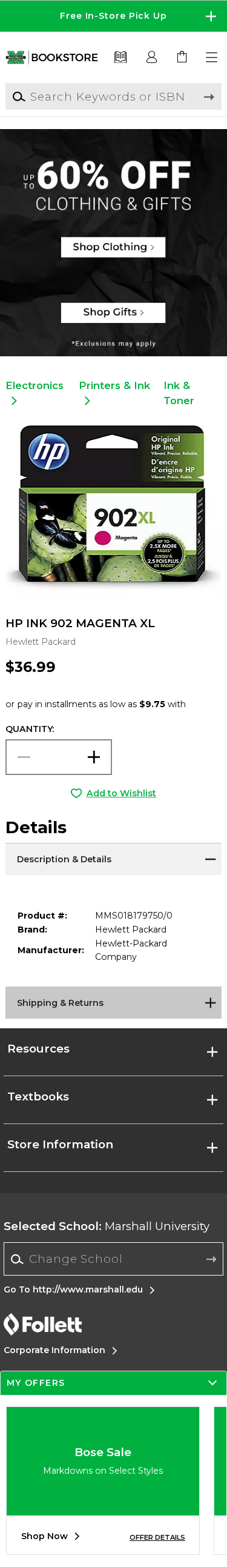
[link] (182, 57)
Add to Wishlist (121, 793)
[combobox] (113, 1259)
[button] (113, 16)
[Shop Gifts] (113, 318)
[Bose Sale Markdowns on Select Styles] (103, 1506)
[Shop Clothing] (113, 167)
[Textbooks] (120, 57)
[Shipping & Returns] (113, 1001)
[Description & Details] (113, 858)
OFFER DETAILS (157, 1537)
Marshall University (106, 1226)
